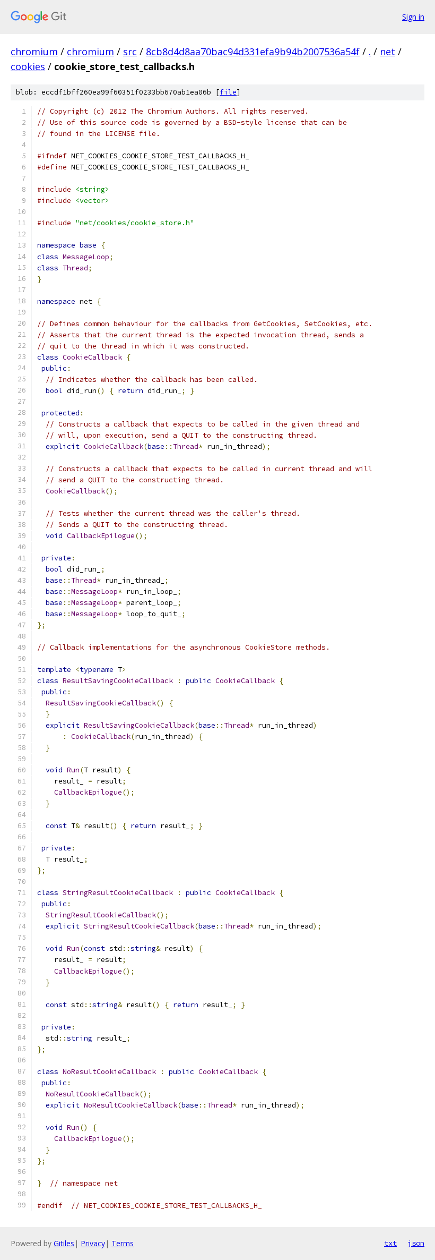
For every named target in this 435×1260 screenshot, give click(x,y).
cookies (28, 66)
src (130, 51)
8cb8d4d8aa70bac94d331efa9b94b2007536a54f (253, 51)
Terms (122, 1243)
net (387, 51)
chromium (34, 51)
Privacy (93, 1243)
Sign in (413, 17)
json (415, 1243)
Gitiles (64, 1243)
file (228, 92)
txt (390, 1243)
